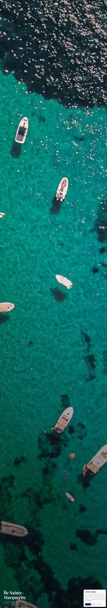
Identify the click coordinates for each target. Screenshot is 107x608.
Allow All (88, 604)
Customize (99, 604)
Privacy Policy (89, 600)
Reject (93, 604)
